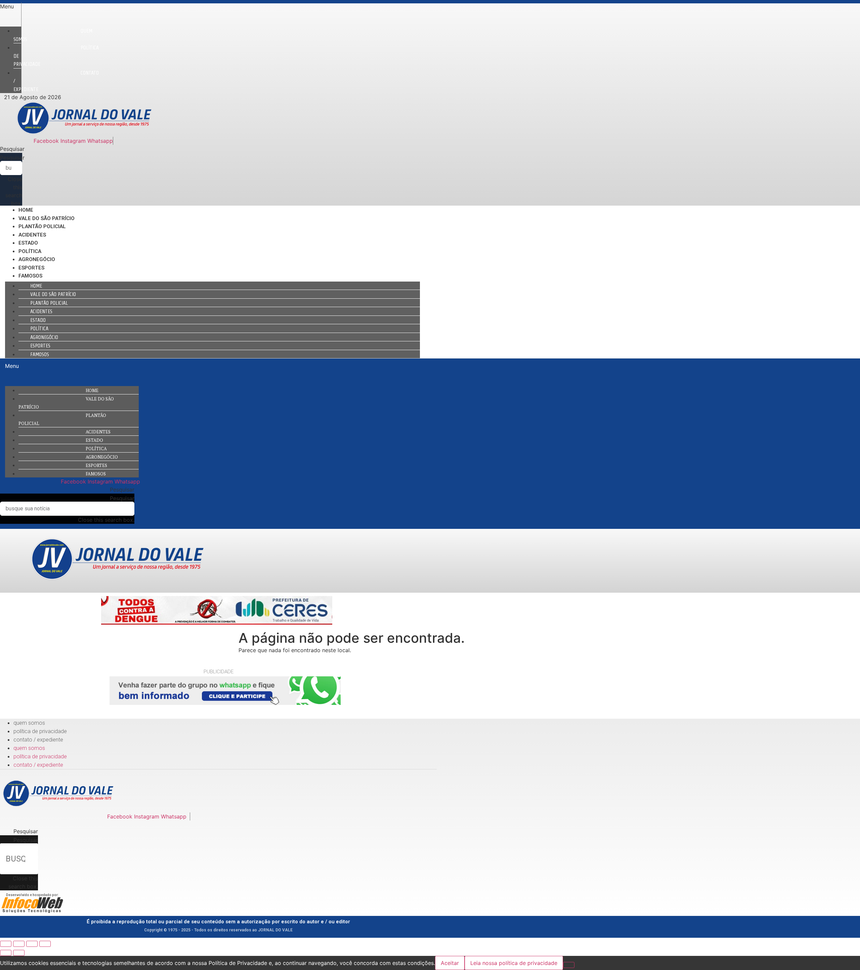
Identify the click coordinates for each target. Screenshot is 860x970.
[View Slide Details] (216, 622)
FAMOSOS (30, 276)
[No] (568, 965)
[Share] (19, 944)
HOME (25, 210)
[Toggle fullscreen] (32, 944)
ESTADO (28, 243)
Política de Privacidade (40, 731)
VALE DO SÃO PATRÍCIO (46, 218)
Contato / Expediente (38, 739)
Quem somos (52, 35)
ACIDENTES (32, 235)
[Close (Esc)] (5, 944)
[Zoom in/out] (45, 944)
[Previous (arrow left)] (5, 953)
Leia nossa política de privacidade (513, 963)
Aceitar (450, 963)
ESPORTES (31, 268)
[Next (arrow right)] (19, 953)
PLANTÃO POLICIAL (42, 226)
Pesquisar (12, 157)
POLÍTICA (29, 251)
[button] (10, 6)
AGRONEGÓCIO (36, 259)
